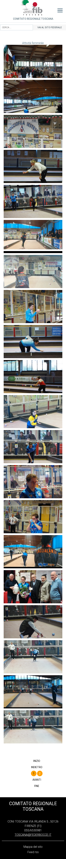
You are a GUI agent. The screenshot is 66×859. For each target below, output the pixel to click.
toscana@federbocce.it (33, 835)
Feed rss (33, 852)
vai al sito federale (49, 27)
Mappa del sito (33, 846)
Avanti (36, 779)
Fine (36, 786)
